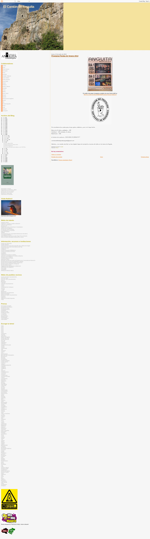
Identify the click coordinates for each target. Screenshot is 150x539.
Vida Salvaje (4, 482)
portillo (2, 451)
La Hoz (3, 414)
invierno (3, 411)
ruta (2, 465)
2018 (4, 128)
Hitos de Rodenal (5, 231)
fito (3, 102)
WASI (4, 91)
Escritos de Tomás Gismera (7, 229)
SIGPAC (3, 232)
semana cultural (5, 467)
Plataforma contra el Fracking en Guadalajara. (12, 227)
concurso (3, 374)
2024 (4, 120)
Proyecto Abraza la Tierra (7, 258)
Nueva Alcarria (4, 316)
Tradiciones (4, 481)
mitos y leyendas (5, 430)
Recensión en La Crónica (7, 192)
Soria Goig (3, 268)
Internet (3, 410)
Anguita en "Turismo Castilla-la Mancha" (10, 223)
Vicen (4, 89)
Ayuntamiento (4, 353)
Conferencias (4, 375)
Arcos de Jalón (4, 278)
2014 (4, 134)
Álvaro (4, 95)
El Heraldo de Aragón (6, 305)
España (3, 388)
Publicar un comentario (56, 154)
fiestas (57, 147)
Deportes (3, 379)
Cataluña (3, 366)
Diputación (3, 380)
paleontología (4, 445)
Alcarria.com (4, 225)
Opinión (3, 442)
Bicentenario (4, 356)
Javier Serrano (6, 79)
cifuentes (3, 370)
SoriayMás (3, 269)
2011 (4, 157)
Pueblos (3, 456)
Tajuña (2, 478)
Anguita (3, 341)
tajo (2, 477)
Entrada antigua (145, 157)
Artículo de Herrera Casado (7, 191)
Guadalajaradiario (5, 309)
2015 (4, 133)
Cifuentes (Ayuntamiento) (7, 283)
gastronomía (4, 402)
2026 (4, 117)
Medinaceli (3, 291)
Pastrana (3, 296)
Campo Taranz (4, 361)
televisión (3, 480)
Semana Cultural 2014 (8, 143)
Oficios (2, 441)
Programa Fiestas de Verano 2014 (64, 56)
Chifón (4, 65)
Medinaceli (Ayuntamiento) (7, 292)
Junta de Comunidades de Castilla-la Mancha (12, 255)
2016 (4, 131)
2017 (4, 130)
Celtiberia (3, 249)
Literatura (3, 419)
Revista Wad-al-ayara (6, 264)
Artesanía (3, 350)
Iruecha (3, 288)
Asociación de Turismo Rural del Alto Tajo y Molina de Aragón (15, 245)
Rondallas (3, 464)
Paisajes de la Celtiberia (7, 257)
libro (2, 418)
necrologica (4, 433)
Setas (2, 473)
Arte (2, 349)
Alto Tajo (3, 340)
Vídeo (2, 483)
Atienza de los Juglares (6, 228)
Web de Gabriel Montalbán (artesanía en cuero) (12, 237)
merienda (3, 429)
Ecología (3, 383)
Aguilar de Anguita (5, 337)
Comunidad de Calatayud (7, 287)
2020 (4, 126)
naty (4, 107)
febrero (5, 153)
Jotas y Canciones (5, 413)
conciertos (3, 373)
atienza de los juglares (8, 98)
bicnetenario (4, 359)
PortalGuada (4, 317)
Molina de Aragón (5, 293)
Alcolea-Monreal (5, 339)
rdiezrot (4, 109)
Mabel (4, 83)
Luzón (2, 290)
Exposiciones (4, 393)
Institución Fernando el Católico (8, 254)
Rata (2, 457)
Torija (2, 299)
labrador (3, 415)
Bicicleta (3, 357)
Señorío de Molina (5, 471)
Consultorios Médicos (6, 234)
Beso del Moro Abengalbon (7, 355)
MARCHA (3, 426)
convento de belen (5, 376)
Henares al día (4, 311)
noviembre (6, 136)
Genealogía (4, 403)
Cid (2, 369)
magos (2, 422)
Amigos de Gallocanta (6, 243)
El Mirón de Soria (5, 308)
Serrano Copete (5, 472)
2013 (4, 154)
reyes (2, 462)
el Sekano (3, 252)
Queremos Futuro (5, 259)
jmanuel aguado (7, 103)
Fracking (3, 400)
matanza (3, 427)
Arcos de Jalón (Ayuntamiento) (8, 279)
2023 (4, 121)
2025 (4, 119)
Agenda (3, 334)
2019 (4, 127)
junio (5, 148)
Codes (2, 286)
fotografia (3, 397)
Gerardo (5, 74)
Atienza (3, 280)
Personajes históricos (6, 448)
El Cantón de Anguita (18, 6)
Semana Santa (4, 468)
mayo (5, 149)
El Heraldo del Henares (6, 307)
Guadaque (3, 310)
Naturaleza (3, 431)
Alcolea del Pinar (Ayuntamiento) (9, 277)
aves (2, 352)
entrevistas (3, 385)
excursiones (4, 392)
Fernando (5, 70)
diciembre (6, 135)
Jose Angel (5, 81)
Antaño (3, 346)
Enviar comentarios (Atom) (65, 160)
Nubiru (2, 438)
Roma (2, 463)
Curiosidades (4, 378)
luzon (2, 420)
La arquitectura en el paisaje (8, 230)
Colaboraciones (5, 371)
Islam (2, 412)
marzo (5, 152)
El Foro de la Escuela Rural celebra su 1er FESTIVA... (14, 147)
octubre (5, 138)
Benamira (3, 281)
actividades (4, 333)
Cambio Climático (5, 360)
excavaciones (4, 391)
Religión (3, 459)
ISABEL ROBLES (7, 76)
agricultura (3, 335)
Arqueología (4, 348)
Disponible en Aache (6, 188)
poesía (2, 450)
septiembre (6, 139)
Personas (3, 449)
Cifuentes (3, 282)
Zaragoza (3, 485)
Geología (3, 405)
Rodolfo (5, 88)
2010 (4, 158)
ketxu (4, 105)
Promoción (3, 455)
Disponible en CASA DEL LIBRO (8, 189)
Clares (2, 284)
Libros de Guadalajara (6, 224)
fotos (2, 399)
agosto (5, 140)
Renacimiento (4, 460)
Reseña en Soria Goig (6, 193)
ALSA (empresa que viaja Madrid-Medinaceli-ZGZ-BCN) (14, 233)
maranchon (4, 423)
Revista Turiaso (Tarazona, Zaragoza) (10, 263)
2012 (4, 156)
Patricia (4, 84)
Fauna (2, 394)
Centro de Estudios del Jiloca (8, 251)
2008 (4, 161)
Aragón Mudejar (5, 244)
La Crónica (3, 313)
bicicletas (3, 358)
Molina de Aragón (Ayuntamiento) (9, 295)
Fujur (4, 72)
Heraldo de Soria (5, 312)
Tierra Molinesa (5, 318)
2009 (4, 160)
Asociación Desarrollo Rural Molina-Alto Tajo (11, 246)
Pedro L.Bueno (6, 86)
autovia (3, 351)
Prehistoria (3, 453)
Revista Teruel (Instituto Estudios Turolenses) (11, 262)
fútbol (2, 401)
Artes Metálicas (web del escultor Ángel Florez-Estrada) (14, 236)
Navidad (3, 432)
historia (3, 408)
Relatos (3, 458)
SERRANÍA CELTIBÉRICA (7, 267)
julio (5, 142)
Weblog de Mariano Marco (7, 270)
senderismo (4, 469)
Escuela (3, 387)
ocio (2, 439)
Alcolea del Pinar (5, 338)
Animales (3, 343)
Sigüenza (3, 297)
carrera (3, 364)
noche (2, 436)
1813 (2, 325)
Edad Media (4, 384)
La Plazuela (4, 314)
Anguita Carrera (5, 222)
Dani (4, 67)
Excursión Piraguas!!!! (8, 145)
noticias (3, 437)
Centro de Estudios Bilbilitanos (8, 250)
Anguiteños (4, 342)
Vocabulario (4, 484)
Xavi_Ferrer (5, 93)
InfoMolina (3, 253)
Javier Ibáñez (6, 77)
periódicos (3, 447)
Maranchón (4, 424)
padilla (2, 444)
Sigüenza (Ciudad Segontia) (8, 298)
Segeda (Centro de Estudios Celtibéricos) (11, 266)
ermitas (3, 386)
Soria (2, 476)
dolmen (3, 382)
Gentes (3, 404)
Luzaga (3, 289)
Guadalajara (4, 406)
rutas (2, 466)
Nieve (2, 435)
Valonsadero (4, 319)
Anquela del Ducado (6, 344)
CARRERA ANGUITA (6, 365)
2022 (4, 123)
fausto (4, 100)
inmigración (4, 409)
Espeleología (4, 390)
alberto (4, 96)
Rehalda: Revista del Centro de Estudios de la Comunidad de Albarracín (18, 260)
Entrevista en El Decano (6, 194)
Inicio (101, 157)
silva (2, 475)
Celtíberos (3, 368)
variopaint (5, 110)
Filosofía (3, 396)
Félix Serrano (6, 69)
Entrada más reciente (56, 157)
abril (5, 150)
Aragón (3, 347)
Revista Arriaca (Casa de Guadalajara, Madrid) (12, 261)
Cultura (3, 377)
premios (3, 454)
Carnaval (3, 362)
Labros (2, 417)
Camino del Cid (5, 248)
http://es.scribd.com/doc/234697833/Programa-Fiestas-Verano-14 (100, 94)
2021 (4, 124)
